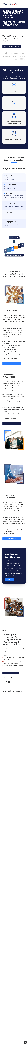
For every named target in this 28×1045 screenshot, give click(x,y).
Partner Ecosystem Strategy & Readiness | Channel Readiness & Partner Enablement (13, 850)
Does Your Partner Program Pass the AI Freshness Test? (13, 745)
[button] (25, 4)
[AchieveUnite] (10, 3)
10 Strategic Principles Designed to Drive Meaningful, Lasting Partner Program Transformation (13, 770)
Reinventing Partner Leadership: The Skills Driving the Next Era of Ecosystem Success (12, 797)
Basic (22, 529)
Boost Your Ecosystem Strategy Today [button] (12, 363)
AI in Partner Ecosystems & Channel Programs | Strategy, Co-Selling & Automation (13, 825)
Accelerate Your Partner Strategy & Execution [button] (12, 538)
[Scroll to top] (25, 1042)
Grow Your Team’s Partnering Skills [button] (12, 423)
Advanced (10, 531)
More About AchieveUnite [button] (11, 672)
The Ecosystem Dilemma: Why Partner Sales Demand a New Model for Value (13, 719)
